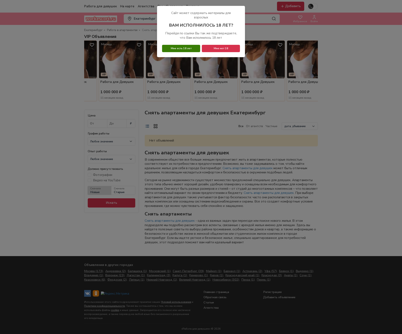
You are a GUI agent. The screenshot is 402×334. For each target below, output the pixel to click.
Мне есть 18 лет (181, 48)
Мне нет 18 (221, 48)
